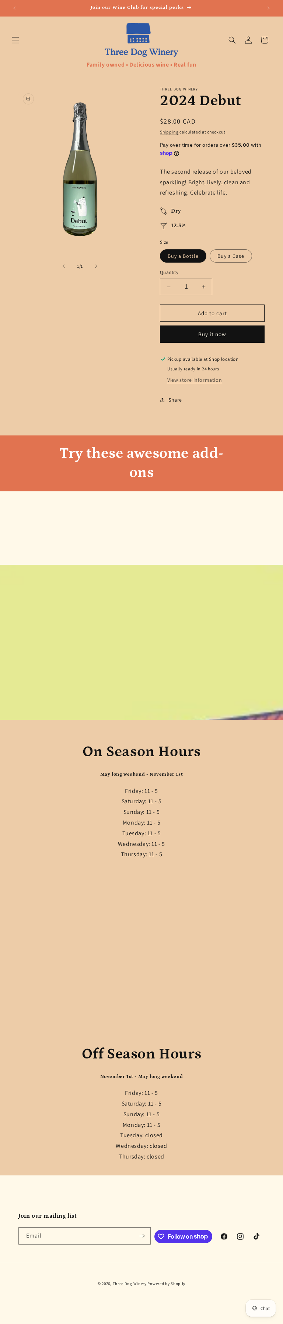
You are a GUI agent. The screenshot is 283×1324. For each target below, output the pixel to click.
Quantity (169, 272)
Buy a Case (230, 256)
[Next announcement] (269, 8)
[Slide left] (64, 266)
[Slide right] (96, 266)
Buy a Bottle (183, 256)
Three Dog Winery (130, 1283)
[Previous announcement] (14, 8)
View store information (194, 380)
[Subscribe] (142, 1236)
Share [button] (175, 399)
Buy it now (212, 334)
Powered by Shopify (166, 1283)
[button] (15, 40)
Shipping (169, 132)
